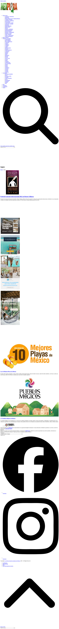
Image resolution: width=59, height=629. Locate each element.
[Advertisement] (29, 156)
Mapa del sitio (5, 563)
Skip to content (3, 0)
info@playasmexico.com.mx (8, 566)
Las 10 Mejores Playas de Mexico (8, 371)
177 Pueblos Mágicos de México (7, 418)
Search (1, 147)
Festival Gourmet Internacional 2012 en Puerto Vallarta (17, 196)
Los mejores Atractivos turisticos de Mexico (12, 560)
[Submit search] (14, 147)
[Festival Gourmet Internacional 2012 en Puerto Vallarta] (12, 194)
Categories (2, 433)
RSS (3, 564)
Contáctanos (5, 562)
